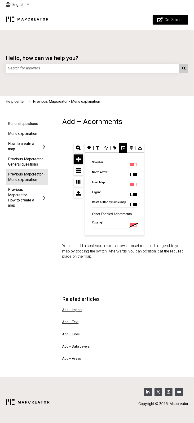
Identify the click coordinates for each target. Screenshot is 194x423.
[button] (44, 144)
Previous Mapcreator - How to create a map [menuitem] (21, 197)
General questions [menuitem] (23, 123)
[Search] (183, 68)
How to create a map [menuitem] (21, 146)
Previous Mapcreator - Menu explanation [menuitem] (26, 177)
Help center (15, 101)
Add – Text (70, 322)
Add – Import (72, 310)
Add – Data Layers (76, 346)
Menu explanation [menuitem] (22, 133)
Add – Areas (71, 358)
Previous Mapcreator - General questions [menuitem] (26, 162)
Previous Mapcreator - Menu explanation (66, 101)
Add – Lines (71, 334)
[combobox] (92, 68)
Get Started (174, 19)
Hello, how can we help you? (42, 58)
